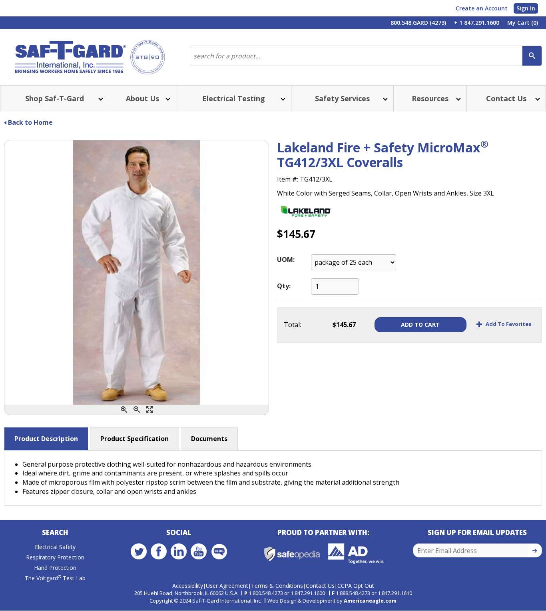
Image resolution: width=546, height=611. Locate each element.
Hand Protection (55, 567)
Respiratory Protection (55, 557)
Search (55, 532)
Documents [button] (209, 438)
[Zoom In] (124, 410)
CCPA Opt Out (355, 585)
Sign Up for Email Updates (477, 532)
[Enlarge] (149, 410)
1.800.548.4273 (266, 593)
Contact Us (320, 585)
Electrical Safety (55, 547)
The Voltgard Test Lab (55, 578)
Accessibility (187, 585)
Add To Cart (420, 324)
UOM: (286, 259)
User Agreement (227, 585)
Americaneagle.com (370, 600)
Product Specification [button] (134, 438)
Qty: (284, 286)
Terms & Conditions (277, 585)
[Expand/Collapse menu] (100, 99)
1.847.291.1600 (308, 593)
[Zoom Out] (136, 410)
